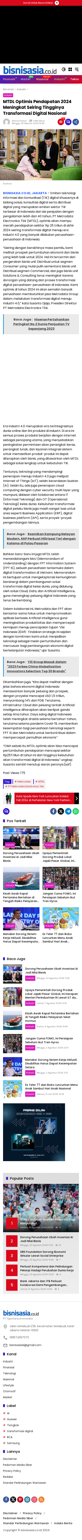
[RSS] (41, 1499)
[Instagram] (34, 1499)
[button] (63, 69)
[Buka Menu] (70, 69)
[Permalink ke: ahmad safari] (7, 121)
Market (7, 1397)
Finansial (8, 1367)
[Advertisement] (41, 378)
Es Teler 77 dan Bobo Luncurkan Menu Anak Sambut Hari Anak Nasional (58, 938)
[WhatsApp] (75, 811)
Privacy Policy (12, 1471)
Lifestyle (8, 1385)
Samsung (13, 1443)
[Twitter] (61, 811)
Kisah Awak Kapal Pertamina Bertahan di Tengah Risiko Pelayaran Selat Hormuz (20, 897)
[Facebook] (53, 811)
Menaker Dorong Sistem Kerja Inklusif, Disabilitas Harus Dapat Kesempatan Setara (21, 938)
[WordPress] (27, 1499)
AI (8, 1413)
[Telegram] (68, 811)
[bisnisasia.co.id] (29, 69)
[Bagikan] (75, 122)
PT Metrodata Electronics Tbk (26, 786)
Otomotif (9, 1391)
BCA (9, 1437)
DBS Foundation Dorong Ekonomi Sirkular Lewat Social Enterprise (43, 1254)
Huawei (12, 1419)
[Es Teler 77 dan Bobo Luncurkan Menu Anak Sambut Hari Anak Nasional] (61, 918)
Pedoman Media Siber (17, 1465)
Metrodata (24, 781)
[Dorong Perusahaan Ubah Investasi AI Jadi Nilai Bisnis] (21, 837)
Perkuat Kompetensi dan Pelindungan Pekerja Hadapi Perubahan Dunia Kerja (47, 1268)
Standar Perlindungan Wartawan (24, 1483)
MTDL (41, 781)
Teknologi (9, 1373)
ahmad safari (19, 120)
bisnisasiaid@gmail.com (25, 1345)
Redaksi (8, 1477)
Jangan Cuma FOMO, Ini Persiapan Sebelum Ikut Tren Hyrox (59, 897)
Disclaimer (10, 1459)
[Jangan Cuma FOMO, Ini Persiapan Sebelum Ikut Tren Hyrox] (61, 878)
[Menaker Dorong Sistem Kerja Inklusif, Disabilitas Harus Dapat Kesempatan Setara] (21, 918)
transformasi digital (20, 1431)
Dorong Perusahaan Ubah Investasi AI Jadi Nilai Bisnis (21, 857)
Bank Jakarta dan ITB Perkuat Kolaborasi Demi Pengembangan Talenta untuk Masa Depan (43, 1283)
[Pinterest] (20, 1499)
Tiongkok (13, 1425)
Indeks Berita (63, 1523)
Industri (8, 95)
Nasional (8, 1379)
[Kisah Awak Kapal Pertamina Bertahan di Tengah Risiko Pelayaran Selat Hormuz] (21, 878)
